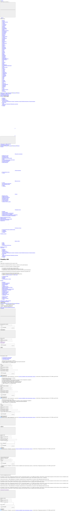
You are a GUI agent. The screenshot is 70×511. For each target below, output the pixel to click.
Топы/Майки (4, 231)
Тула (3, 79)
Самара (3, 69)
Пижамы (3, 211)
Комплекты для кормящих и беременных (9, 215)
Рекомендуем (4, 99)
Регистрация (2, 342)
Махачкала (4, 55)
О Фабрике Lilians (5, 276)
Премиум (3, 249)
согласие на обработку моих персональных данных (27, 376)
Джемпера (4, 230)
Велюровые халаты (5, 157)
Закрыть (2, 426)
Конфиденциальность (25, 101)
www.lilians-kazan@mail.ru (4, 94)
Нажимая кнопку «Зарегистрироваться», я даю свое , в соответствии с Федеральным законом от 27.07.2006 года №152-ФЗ (30, 376)
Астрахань (4, 25)
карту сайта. (16, 274)
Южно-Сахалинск (5, 89)
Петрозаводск (4, 64)
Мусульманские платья (6, 184)
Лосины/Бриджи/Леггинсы (6, 245)
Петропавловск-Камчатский (6, 65)
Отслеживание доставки (10, 101)
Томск (3, 78)
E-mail (1, 339)
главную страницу (9, 274)
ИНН (1, 388)
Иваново (3, 39)
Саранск (3, 70)
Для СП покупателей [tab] (5, 359)
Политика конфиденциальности (9, 307)
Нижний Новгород (5, 58)
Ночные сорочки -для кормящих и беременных (10, 214)
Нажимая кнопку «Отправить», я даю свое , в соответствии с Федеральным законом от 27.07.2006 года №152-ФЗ (28, 448)
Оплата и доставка (5, 100)
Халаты (16, 194)
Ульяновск (4, 81)
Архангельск (4, 24)
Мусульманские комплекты (6, 183)
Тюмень (3, 80)
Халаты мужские (5, 200)
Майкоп (3, 54)
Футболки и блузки (5, 291)
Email (1, 437)
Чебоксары (4, 85)
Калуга (2, 17)
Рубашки (3, 232)
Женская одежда (5, 284)
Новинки (3, 98)
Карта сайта (2, 307)
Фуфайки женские (3, 233)
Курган (3, 49)
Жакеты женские (3, 218)
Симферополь (4, 73)
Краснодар (4, 47)
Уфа (3, 82)
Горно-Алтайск (4, 36)
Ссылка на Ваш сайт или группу (5, 411)
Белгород (3, 27)
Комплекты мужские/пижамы (7, 158)
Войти (1, 347)
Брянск (3, 29)
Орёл (3, 61)
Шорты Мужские (5, 162)
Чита (3, 87)
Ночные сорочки (5, 212)
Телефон (1, 365)
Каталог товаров (6, 96)
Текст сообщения (3, 443)
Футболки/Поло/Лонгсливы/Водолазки (8, 229)
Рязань (3, 68)
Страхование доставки (18, 101)
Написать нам (3, 302)
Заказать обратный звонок (4, 95)
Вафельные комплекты (6, 197)
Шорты (3, 244)
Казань (3, 42)
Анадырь (3, 23)
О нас (3, 103)
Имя (1, 364)
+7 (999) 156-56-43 (5, 93)
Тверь (3, 77)
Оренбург (3, 62)
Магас (3, 53)
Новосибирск (4, 59)
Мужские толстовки (5, 161)
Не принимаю (6, 489)
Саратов (3, 71)
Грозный (3, 37)
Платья (3, 185)
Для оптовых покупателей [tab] (6, 358)
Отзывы (3, 105)
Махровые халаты (5, 156)
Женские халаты (5, 195)
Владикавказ (4, 32)
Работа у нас (4, 255)
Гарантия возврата (32, 101)
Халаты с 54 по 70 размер (6, 201)
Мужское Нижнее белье (6, 160)
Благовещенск (4, 28)
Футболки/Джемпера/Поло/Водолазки (8, 159)
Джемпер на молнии (3, 246)
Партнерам (8, 255)
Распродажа (4, 102)
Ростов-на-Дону (4, 67)
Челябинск (4, 86)
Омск (3, 60)
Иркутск (3, 40)
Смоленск (4, 74)
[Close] (7, 312)
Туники (3, 182)
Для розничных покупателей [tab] (7, 357)
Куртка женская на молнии (4, 219)
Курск (3, 50)
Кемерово (3, 45)
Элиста (3, 88)
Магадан (3, 52)
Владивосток (4, 31)
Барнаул (3, 26)
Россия (3, 20)
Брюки (3, 243)
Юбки (3, 242)
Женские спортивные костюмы (5, 217)
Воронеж (3, 35)
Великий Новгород (5, 30)
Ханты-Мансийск (5, 84)
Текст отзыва (2, 504)
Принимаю (2, 489)
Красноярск (4, 48)
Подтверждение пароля (4, 391)
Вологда (3, 34)
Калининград (4, 43)
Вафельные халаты (5, 155)
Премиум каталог (5, 296)
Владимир (4, 33)
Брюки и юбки (4, 293)
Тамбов (3, 76)
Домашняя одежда (18, 209)
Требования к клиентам (14, 255)
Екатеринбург (4, 38)
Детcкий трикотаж (18, 170)
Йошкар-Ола (4, 41)
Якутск (3, 90)
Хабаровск (4, 83)
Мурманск (4, 56)
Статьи (3, 299)
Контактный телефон (4, 439)
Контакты (3, 104)
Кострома (3, 46)
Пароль (1, 389)
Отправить (2, 466)
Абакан (3, 22)
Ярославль (4, 91)
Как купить (4, 101)
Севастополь (4, 72)
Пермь (3, 63)
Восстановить (3, 329)
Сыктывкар (4, 75)
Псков (3, 66)
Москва (3, 21)
